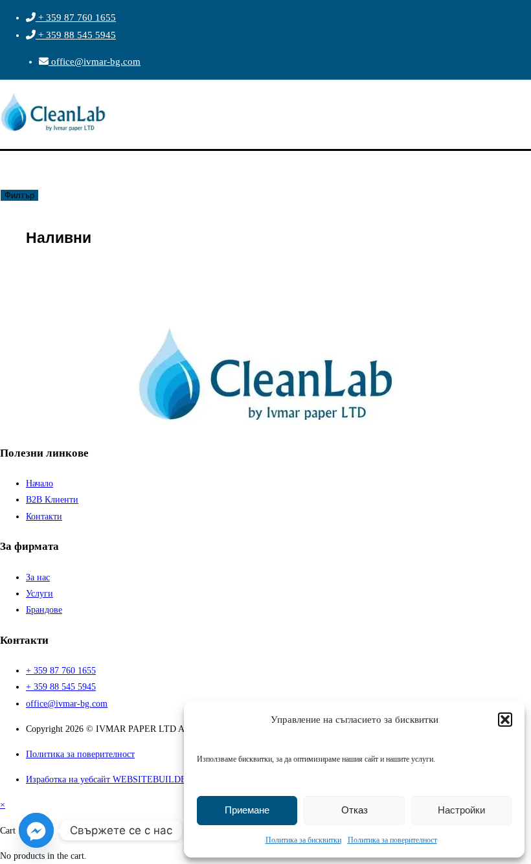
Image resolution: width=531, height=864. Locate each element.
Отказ (354, 809)
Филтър (19, 195)
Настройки (461, 809)
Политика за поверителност (392, 840)
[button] (505, 719)
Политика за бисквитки (303, 840)
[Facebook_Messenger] (36, 830)
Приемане (247, 809)
